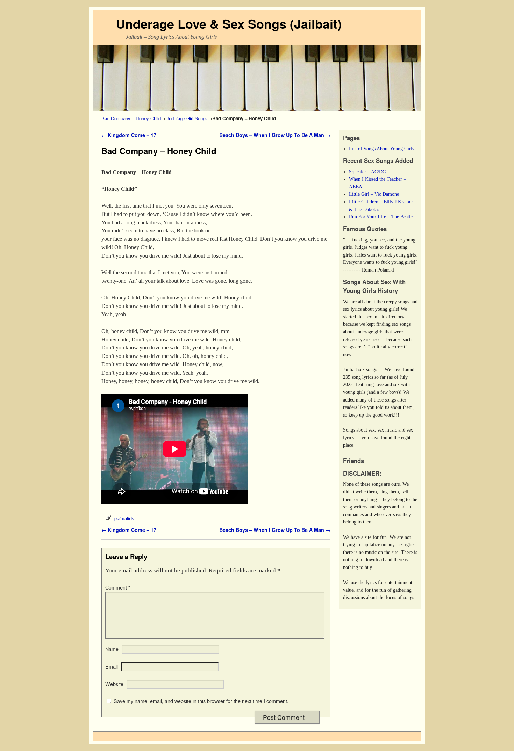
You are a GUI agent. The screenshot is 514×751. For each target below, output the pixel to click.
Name (112, 648)
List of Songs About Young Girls (381, 148)
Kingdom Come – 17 (128, 134)
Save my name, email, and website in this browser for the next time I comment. (201, 701)
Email (111, 666)
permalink (124, 518)
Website (114, 683)
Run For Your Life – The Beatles (381, 216)
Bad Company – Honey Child (131, 118)
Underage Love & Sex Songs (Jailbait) (229, 23)
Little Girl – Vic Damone (374, 194)
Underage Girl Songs (186, 118)
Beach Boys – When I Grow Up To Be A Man (274, 134)
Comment (117, 587)
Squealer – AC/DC (367, 171)
